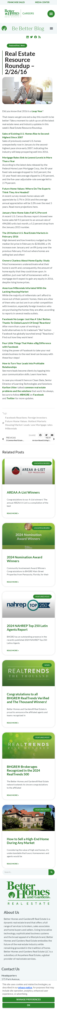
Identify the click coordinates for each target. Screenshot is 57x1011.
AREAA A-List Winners (23, 492)
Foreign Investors (37, 417)
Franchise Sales (16, 2)
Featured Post (14, 45)
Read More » (13, 513)
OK (28, 1005)
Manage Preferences (28, 999)
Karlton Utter (9, 387)
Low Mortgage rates (41, 424)
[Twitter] (31, 37)
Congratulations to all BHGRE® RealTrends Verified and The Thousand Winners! (28, 698)
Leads (27, 424)
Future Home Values (16, 421)
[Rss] (39, 37)
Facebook (38, 394)
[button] (51, 13)
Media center (42, 2)
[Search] (51, 872)
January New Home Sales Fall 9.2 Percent (24, 212)
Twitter (11, 398)
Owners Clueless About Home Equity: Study (26, 260)
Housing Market (14, 424)
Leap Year (37, 111)
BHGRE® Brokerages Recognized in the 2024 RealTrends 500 (23, 770)
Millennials (11, 428)
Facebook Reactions (16, 417)
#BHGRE (24, 394)
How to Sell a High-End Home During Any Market (28, 841)
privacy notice (25, 987)
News (23, 45)
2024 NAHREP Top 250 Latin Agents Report (27, 627)
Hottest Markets (37, 421)
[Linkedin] (27, 37)
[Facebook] (35, 37)
